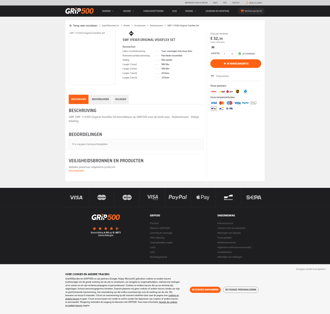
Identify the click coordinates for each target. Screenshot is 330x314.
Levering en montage (217, 11)
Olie (174, 11)
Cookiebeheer (224, 252)
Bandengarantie (158, 256)
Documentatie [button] (76, 170)
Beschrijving (78, 99)
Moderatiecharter (226, 242)
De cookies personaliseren (240, 290)
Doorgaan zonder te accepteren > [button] (311, 269)
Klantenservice (225, 223)
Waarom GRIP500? (160, 228)
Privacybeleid (224, 237)
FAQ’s (215, 3)
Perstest (154, 223)
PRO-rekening (157, 237)
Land (152, 247)
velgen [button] (127, 11)
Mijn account (255, 3)
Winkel (189, 11)
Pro (225, 3)
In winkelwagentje (238, 64)
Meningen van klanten (196, 3)
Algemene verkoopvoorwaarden (234, 247)
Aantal (215, 53)
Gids (152, 252)
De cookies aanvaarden (205, 290)
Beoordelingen (100, 99)
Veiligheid (120, 99)
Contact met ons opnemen (231, 228)
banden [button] (106, 11)
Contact (236, 3)
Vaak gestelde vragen (161, 242)
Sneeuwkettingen (153, 11)
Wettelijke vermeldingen (229, 256)
